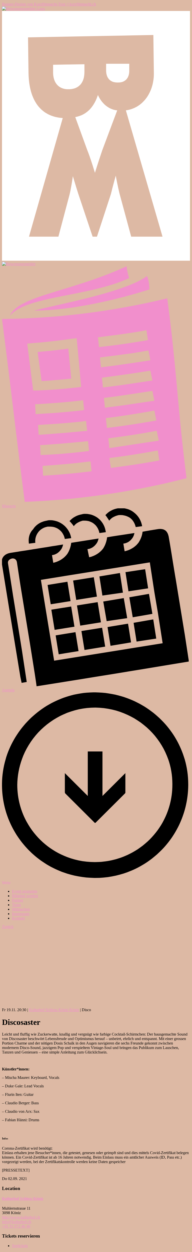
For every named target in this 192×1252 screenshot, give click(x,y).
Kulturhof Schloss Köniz (22, 1198)
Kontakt (18, 918)
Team (16, 905)
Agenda (8, 690)
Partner (17, 900)
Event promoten (24, 891)
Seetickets (20, 1246)
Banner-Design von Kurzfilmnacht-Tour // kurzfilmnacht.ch (49, 4)
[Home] (23, 8)
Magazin (9, 506)
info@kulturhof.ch (16, 1222)
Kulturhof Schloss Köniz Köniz (54, 1010)
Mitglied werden (25, 896)
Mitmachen (21, 909)
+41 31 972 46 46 (16, 1226)
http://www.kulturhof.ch (21, 1217)
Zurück (8, 926)
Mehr (6, 883)
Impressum (20, 914)
